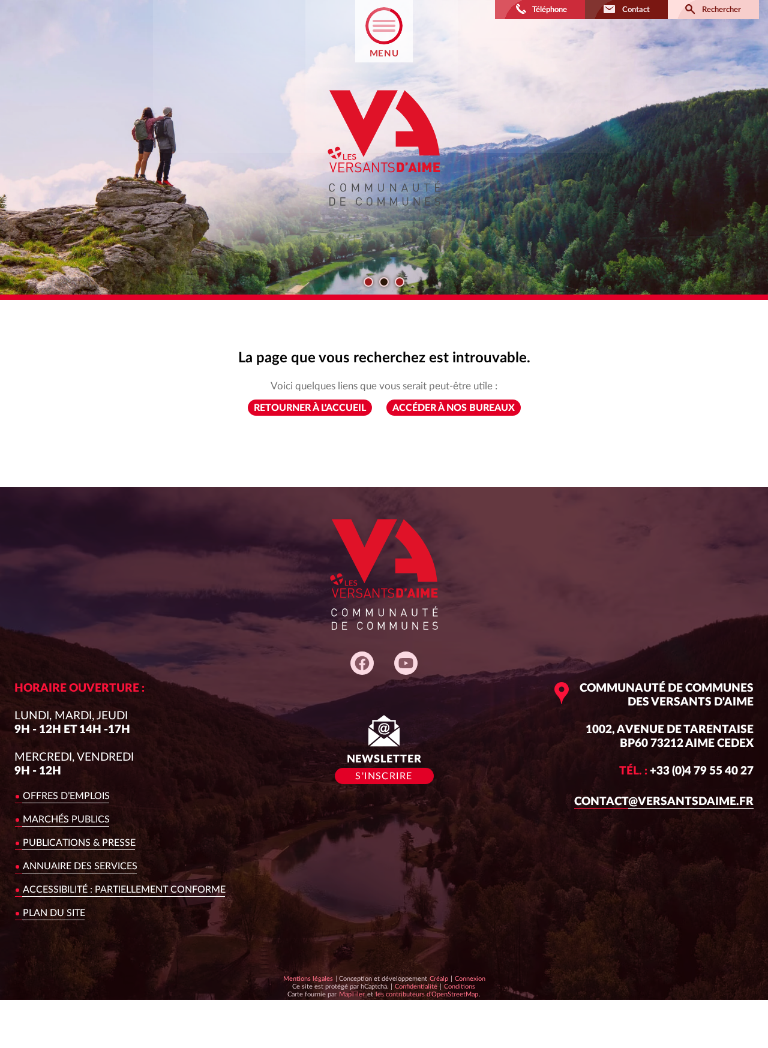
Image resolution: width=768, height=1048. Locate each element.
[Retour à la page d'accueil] (384, 216)
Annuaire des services (80, 866)
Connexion (470, 978)
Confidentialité (415, 986)
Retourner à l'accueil (310, 408)
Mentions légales (308, 978)
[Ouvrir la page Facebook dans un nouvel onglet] (362, 663)
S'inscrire (383, 776)
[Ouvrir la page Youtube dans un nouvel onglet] (406, 663)
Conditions (459, 986)
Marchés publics (66, 819)
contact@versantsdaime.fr (664, 801)
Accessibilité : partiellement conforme (124, 889)
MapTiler (351, 994)
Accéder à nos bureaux (453, 408)
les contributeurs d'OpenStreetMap (426, 994)
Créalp (439, 978)
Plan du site (54, 913)
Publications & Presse (79, 843)
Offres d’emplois (66, 796)
